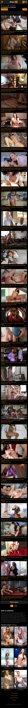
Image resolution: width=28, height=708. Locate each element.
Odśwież (14, 625)
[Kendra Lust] (7, 657)
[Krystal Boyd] (20, 635)
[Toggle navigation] (2, 2)
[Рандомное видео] (23, 2)
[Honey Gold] (20, 679)
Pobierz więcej (14, 602)
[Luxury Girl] (7, 635)
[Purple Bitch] (20, 657)
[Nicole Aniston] (7, 679)
